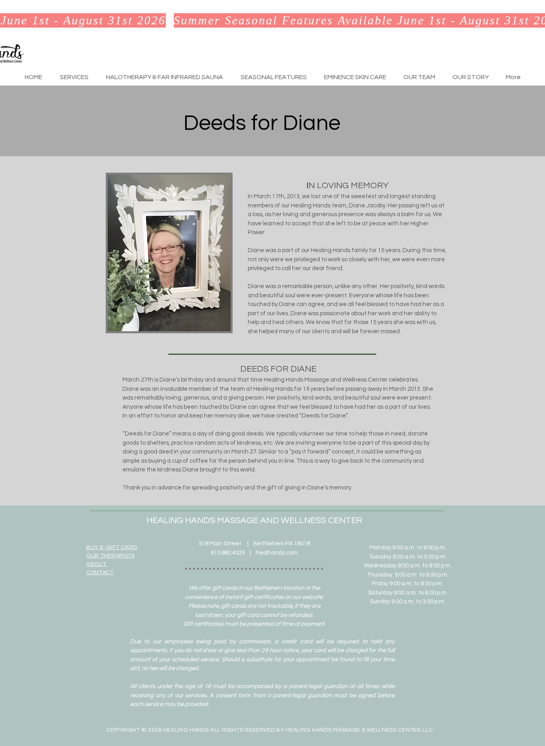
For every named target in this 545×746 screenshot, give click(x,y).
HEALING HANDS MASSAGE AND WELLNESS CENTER (254, 520)
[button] (74, 77)
